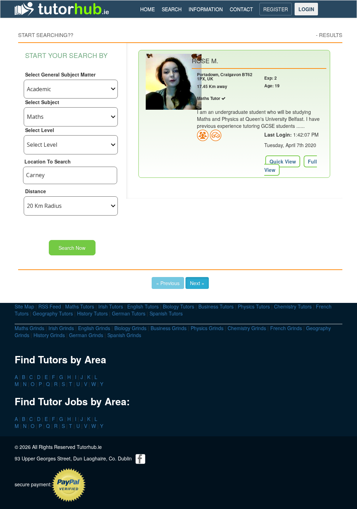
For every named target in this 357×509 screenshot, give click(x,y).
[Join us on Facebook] (140, 458)
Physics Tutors (254, 306)
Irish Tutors (110, 306)
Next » (197, 282)
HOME (147, 9)
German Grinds (86, 335)
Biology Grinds (130, 328)
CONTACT (241, 9)
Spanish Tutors (166, 313)
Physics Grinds (207, 328)
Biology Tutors (178, 306)
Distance (35, 191)
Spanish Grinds (124, 335)
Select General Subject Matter (60, 74)
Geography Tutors (53, 313)
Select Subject (42, 102)
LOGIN (306, 9)
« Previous (168, 282)
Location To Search (47, 161)
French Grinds (286, 328)
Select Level (39, 129)
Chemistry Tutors (293, 306)
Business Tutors (216, 306)
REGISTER (275, 9)
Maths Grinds (29, 328)
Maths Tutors (79, 306)
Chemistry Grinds (247, 328)
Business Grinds (169, 328)
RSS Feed (49, 306)
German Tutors (128, 313)
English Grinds (94, 328)
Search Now (72, 247)
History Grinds (49, 335)
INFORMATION (206, 9)
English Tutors (143, 306)
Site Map (24, 306)
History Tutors (92, 313)
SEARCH (172, 9)
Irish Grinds (61, 328)
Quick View (282, 161)
